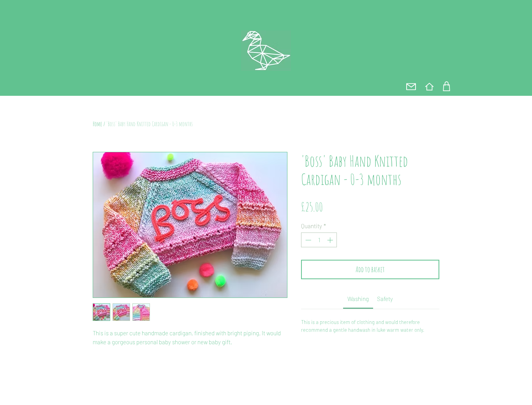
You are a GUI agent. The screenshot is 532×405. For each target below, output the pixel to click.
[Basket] (446, 86)
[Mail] (411, 86)
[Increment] (331, 240)
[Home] (429, 86)
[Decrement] (307, 240)
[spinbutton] (319, 240)
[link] (358, 298)
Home (97, 124)
